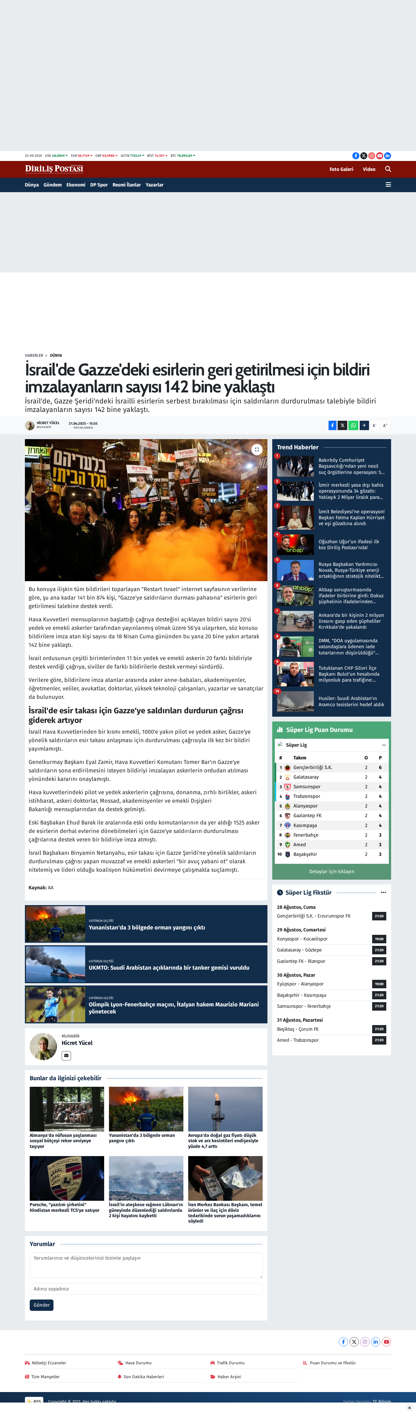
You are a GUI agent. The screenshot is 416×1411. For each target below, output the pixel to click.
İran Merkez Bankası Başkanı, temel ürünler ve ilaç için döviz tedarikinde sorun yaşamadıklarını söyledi (225, 1213)
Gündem (53, 185)
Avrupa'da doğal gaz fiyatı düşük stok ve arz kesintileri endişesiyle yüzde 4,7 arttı (223, 1141)
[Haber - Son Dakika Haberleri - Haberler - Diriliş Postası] (54, 169)
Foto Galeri (341, 169)
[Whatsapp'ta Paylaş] (353, 425)
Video (369, 169)
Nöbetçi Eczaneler (49, 1362)
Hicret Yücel (77, 1043)
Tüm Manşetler (45, 1376)
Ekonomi (76, 185)
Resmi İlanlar (127, 185)
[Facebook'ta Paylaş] (332, 425)
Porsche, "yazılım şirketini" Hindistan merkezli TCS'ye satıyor (64, 1207)
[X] (354, 1341)
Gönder (42, 1305)
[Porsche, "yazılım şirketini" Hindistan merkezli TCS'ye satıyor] (67, 1178)
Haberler (34, 355)
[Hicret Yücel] (43, 1046)
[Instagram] (365, 1341)
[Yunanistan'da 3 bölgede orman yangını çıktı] (146, 1109)
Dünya (32, 185)
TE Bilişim (382, 1401)
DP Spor (99, 185)
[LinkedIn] (375, 1341)
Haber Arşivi (229, 1376)
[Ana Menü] (388, 185)
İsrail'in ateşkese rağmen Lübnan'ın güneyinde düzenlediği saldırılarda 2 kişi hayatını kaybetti (146, 1210)
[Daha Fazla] (364, 425)
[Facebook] (343, 1341)
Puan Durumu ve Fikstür (333, 1362)
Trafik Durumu (231, 1362)
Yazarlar (155, 185)
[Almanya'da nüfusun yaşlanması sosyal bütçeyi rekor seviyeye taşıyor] (67, 1109)
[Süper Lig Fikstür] (383, 893)
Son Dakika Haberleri (144, 1376)
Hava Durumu (138, 1362)
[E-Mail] (66, 1055)
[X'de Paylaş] (342, 425)
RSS (37, 1401)
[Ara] (388, 169)
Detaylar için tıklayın (331, 872)
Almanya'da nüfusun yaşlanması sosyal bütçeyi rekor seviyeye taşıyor (63, 1141)
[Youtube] (386, 1341)
